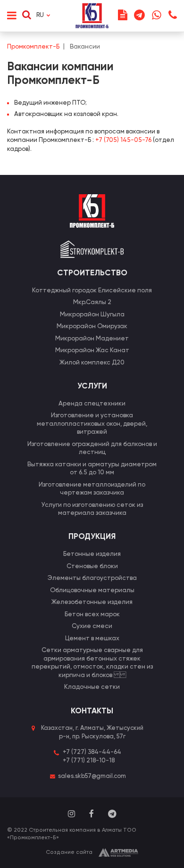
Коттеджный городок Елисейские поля (92, 291)
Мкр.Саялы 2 (92, 302)
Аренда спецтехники (92, 404)
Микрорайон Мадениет (92, 339)
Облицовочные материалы (92, 590)
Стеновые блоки (92, 566)
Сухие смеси (92, 626)
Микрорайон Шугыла (92, 315)
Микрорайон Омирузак (92, 326)
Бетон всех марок (92, 615)
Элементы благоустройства (92, 578)
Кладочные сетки (92, 687)
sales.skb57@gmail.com (92, 776)
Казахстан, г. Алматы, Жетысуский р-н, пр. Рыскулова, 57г (92, 732)
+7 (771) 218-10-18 (89, 761)
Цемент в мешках (92, 639)
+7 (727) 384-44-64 (92, 752)
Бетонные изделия (92, 554)
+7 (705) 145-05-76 (123, 140)
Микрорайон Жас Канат (92, 350)
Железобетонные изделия (92, 602)
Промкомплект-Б (33, 47)
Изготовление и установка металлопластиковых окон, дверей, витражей (92, 424)
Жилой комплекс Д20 (92, 363)
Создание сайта (69, 852)
